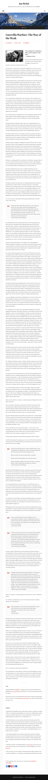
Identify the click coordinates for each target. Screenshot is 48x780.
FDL (19, 691)
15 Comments (26, 42)
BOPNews (18, 689)
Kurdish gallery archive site (25, 698)
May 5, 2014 (18, 42)
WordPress (20, 777)
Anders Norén (32, 777)
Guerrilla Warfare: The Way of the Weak (23, 36)
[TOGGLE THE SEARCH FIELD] (45, 11)
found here (31, 744)
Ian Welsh (24, 3)
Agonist (14, 691)
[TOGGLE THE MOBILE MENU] (3, 11)
